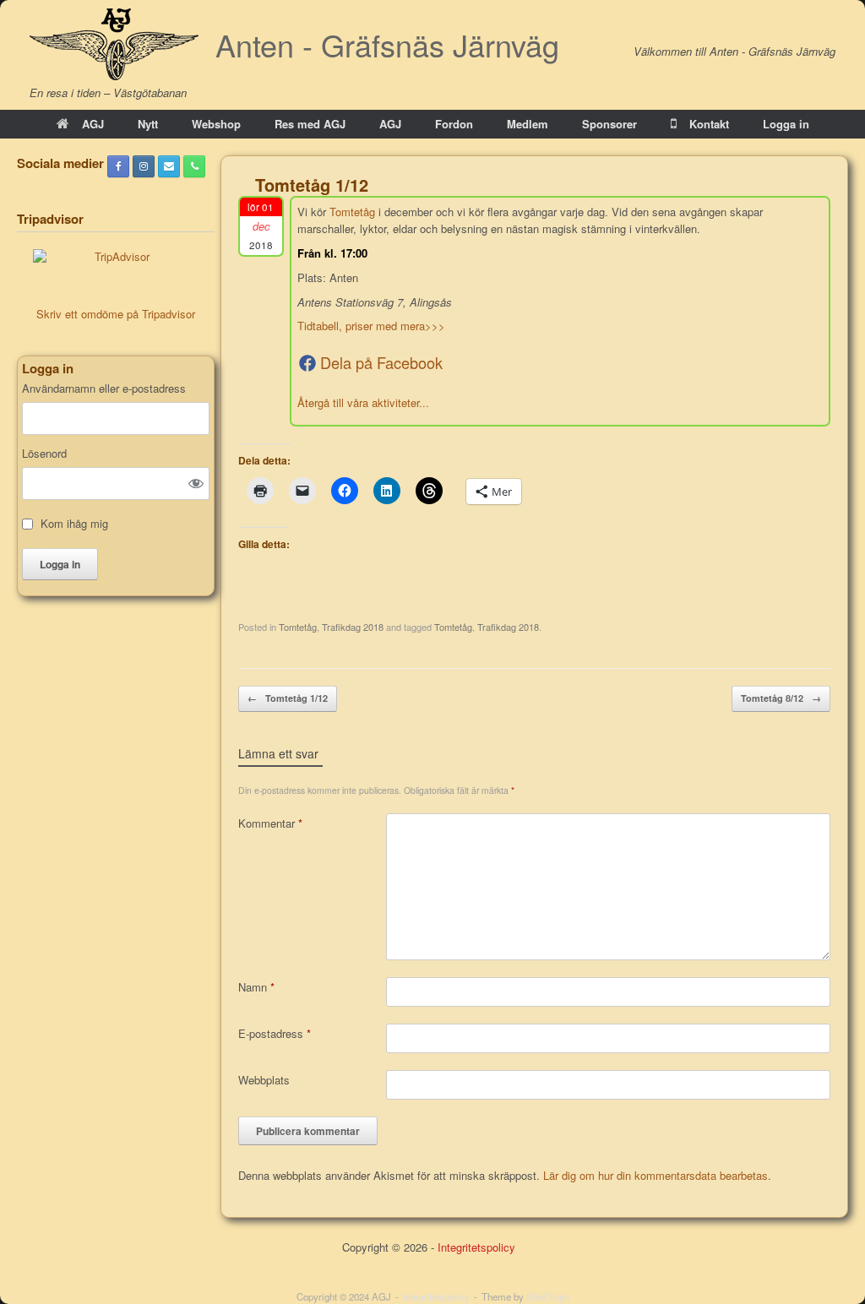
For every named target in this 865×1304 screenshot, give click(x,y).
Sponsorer (609, 124)
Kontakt (709, 124)
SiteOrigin (547, 1296)
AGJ (93, 124)
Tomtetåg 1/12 (288, 698)
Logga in (786, 124)
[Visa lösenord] (195, 483)
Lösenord (44, 453)
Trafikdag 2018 (353, 626)
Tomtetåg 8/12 (781, 698)
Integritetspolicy (476, 1247)
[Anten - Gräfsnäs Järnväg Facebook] (118, 166)
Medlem (527, 124)
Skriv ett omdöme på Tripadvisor (115, 314)
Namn (256, 987)
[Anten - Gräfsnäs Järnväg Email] (169, 166)
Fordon (454, 124)
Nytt (148, 124)
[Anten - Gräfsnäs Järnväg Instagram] (144, 166)
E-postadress (274, 1033)
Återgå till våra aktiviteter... (363, 402)
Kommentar (270, 823)
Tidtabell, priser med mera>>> (371, 326)
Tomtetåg (352, 212)
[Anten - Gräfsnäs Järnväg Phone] (194, 166)
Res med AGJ (310, 124)
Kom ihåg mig (74, 523)
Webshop (216, 124)
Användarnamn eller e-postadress (104, 388)
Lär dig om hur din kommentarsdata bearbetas (655, 1175)
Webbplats (264, 1080)
